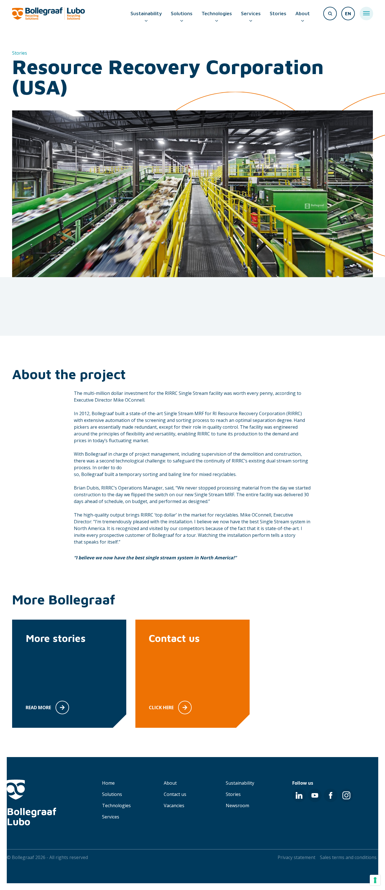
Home (108, 783)
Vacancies (174, 805)
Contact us (175, 794)
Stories (278, 13)
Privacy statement (296, 857)
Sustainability (146, 13)
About (302, 13)
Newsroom (237, 805)
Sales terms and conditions (348, 857)
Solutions (182, 13)
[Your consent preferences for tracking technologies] (375, 880)
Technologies (217, 13)
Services (251, 13)
